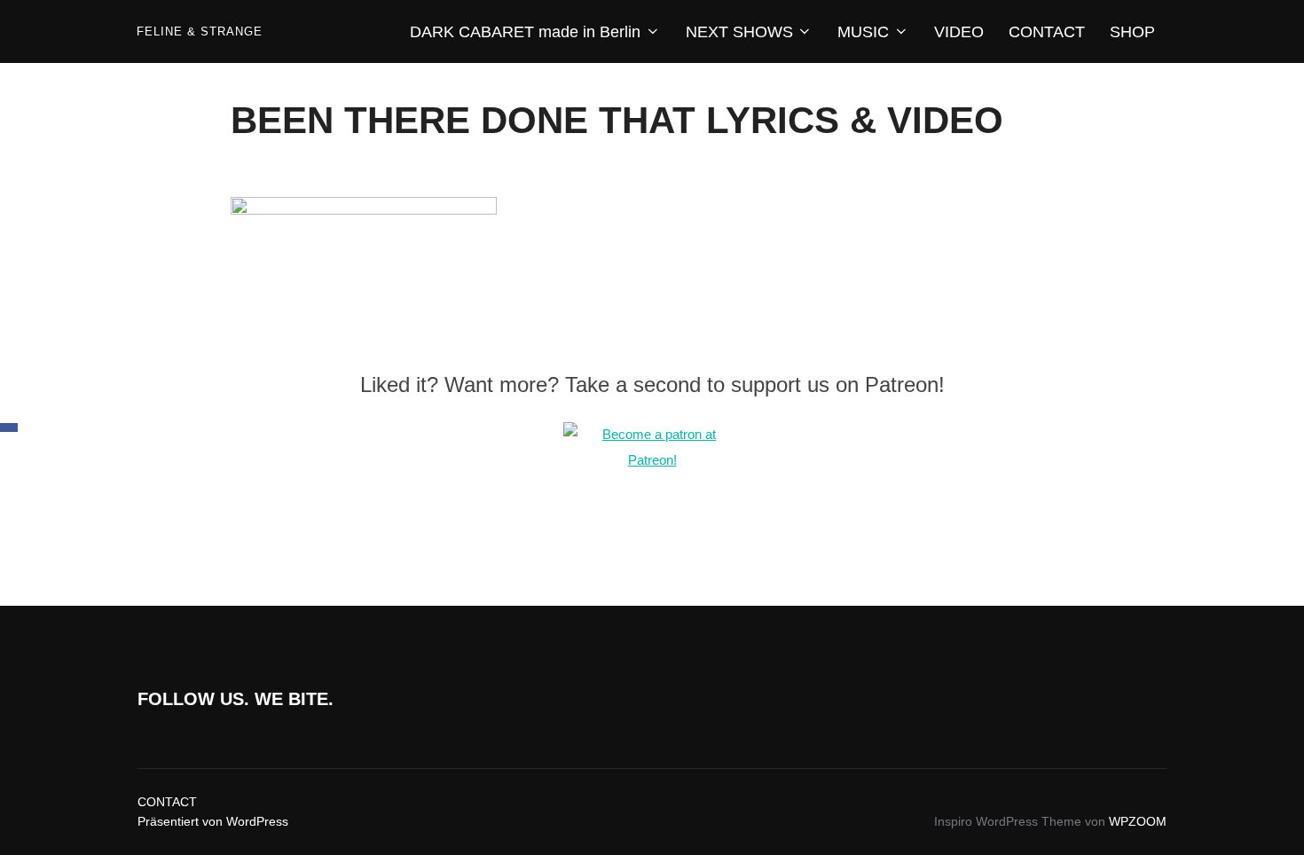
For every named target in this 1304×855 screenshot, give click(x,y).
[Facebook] (9, 427)
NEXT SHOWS (739, 32)
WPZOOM (1138, 821)
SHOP (1132, 32)
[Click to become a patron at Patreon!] (652, 459)
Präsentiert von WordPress (212, 821)
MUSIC (863, 32)
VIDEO (959, 32)
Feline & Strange (200, 31)
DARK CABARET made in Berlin (525, 32)
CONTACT (1047, 32)
